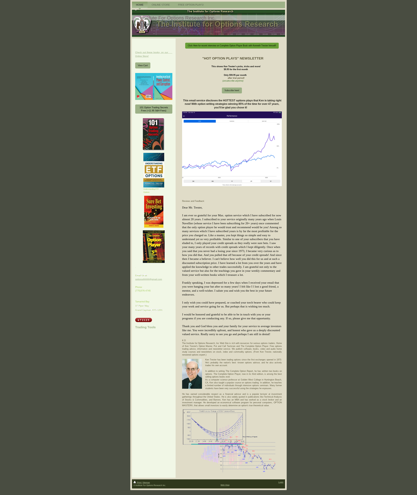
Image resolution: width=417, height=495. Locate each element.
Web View (225, 485)
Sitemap (146, 482)
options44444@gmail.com (148, 279)
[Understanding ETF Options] (153, 170)
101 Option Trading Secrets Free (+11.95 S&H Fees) (154, 109)
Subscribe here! (231, 90)
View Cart (143, 65)
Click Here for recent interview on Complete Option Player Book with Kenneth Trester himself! (232, 45)
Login (280, 482)
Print (139, 482)
